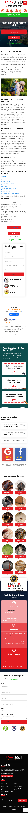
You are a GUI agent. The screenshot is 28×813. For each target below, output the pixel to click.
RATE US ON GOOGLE (7, 776)
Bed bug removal (5, 184)
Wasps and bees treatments (8, 188)
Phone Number (5, 690)
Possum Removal (18, 786)
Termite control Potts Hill (8, 183)
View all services (17, 788)
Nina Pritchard (12, 319)
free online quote (14, 37)
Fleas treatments (5, 186)
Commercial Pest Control (7, 791)
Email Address (5, 696)
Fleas (2, 785)
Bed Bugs (16, 785)
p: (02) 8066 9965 (5, 799)
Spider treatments (6, 179)
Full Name (4, 684)
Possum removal (5, 191)
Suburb (3, 708)
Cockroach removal (6, 176)
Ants (2, 788)
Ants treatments (5, 181)
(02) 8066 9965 (12, 610)
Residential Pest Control (19, 789)
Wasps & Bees (4, 786)
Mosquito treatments (6, 189)
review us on (13, 314)
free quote (22, 800)
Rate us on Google (14, 227)
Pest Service (4, 702)
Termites (16, 783)
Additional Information (7, 714)
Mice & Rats (4, 789)
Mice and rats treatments (7, 178)
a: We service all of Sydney (7, 800)
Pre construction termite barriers (10, 193)
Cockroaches (4, 783)
